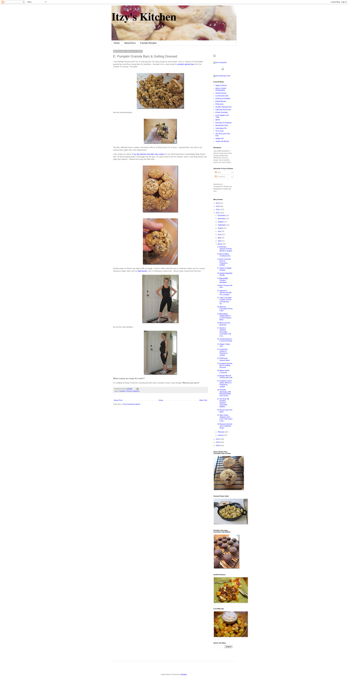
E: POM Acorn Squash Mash (223, 359)
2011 (218, 213)
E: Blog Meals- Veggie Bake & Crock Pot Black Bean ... (224, 317)
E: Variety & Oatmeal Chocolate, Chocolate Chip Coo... (224, 332)
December (222, 215)
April (220, 241)
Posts (219, 172)
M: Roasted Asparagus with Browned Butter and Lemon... (224, 393)
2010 (218, 439)
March (220, 244)
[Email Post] (137, 389)
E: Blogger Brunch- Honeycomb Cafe (224, 377)
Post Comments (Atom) (131, 404)
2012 (218, 209)
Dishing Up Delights (222, 98)
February (221, 432)
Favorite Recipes (148, 43)
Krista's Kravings (221, 112)
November (222, 219)
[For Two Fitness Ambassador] (214, 56)
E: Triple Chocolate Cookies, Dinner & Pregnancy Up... (224, 300)
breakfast (122, 391)
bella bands (142, 271)
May (219, 238)
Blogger (184, 674)
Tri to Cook (219, 131)
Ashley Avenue (220, 93)
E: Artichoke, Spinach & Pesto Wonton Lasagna (224, 249)
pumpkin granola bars (186, 64)
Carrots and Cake (222, 96)
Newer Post (118, 400)
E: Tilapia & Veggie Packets (224, 269)
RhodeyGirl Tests (221, 125)
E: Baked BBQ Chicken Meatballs (222, 280)
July (219, 231)
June (220, 234)
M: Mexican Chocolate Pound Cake (224, 309)
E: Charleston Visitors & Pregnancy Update (222, 352)
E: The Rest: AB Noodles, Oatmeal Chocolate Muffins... (223, 403)
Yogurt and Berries (222, 141)
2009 (218, 442)
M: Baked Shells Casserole (223, 371)
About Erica (130, 43)
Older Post (203, 400)
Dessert (129, 391)
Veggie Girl (219, 138)
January (221, 435)
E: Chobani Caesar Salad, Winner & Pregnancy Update (224, 384)
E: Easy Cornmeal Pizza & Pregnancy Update (224, 262)
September (222, 225)
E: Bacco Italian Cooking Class (223, 255)
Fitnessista (219, 104)
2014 (218, 203)
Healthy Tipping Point (223, 107)
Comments (221, 177)
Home (117, 43)
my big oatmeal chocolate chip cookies (149, 154)
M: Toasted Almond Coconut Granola (224, 340)
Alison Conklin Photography (220, 89)
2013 (218, 206)
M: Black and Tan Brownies (223, 324)
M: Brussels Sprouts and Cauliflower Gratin (224, 426)
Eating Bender (220, 101)
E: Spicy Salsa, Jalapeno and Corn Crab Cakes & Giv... (224, 418)
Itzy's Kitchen (143, 16)
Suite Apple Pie (221, 128)
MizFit (217, 120)
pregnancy (136, 391)
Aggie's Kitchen (221, 85)
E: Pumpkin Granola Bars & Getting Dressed (224, 365)
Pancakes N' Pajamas (223, 123)
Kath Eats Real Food (223, 110)
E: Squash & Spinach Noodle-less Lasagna (224, 293)
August (220, 228)
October (221, 222)
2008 (218, 445)
